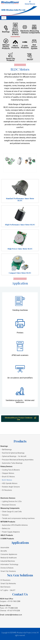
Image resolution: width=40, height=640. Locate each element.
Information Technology (9, 564)
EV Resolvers (5, 580)
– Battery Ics (5, 528)
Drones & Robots (7, 568)
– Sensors (4, 515)
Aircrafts (4, 551)
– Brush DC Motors (8, 477)
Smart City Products (10, 59)
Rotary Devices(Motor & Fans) (15, 31)
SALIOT (30, 59)
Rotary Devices (6, 466)
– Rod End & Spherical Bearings (12, 453)
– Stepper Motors (7, 473)
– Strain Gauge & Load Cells (11, 512)
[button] (20, 418)
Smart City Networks (8, 583)
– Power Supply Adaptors (10, 532)
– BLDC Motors (6, 480)
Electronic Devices (24, 31)
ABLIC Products (15, 46)
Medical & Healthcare (9, 558)
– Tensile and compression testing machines (18, 518)
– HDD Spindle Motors (9, 483)
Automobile (5, 548)
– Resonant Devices (8, 505)
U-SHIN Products (7, 539)
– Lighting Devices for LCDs (11, 501)
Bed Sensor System (34, 46)
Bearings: (4, 446)
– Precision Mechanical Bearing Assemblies (17, 460)
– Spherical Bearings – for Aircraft (13, 456)
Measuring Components (34, 31)
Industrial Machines (8, 561)
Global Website (30, 4)
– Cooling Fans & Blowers (10, 470)
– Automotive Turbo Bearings (11, 463)
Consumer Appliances (9, 554)
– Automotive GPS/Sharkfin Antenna (14, 525)
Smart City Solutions (8, 571)
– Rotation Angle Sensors (10, 487)
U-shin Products (25, 46)
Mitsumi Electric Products (6, 46)
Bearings (6, 32)
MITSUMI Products (8, 522)
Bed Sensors (5, 587)
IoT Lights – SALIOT (8, 590)
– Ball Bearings (6, 450)
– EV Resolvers (6, 490)
